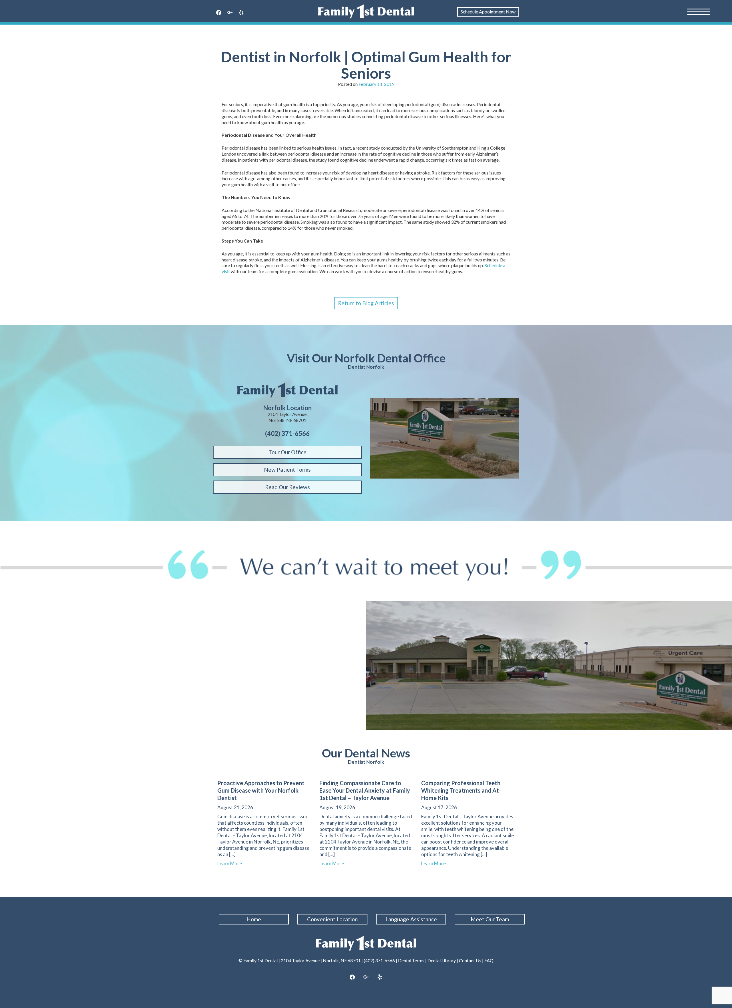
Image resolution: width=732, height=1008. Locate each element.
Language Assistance (411, 919)
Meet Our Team (490, 919)
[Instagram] (366, 977)
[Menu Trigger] (698, 11)
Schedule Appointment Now (488, 11)
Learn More (232, 863)
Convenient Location (332, 919)
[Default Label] (241, 13)
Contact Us (470, 960)
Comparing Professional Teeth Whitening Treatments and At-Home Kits (461, 790)
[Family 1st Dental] (366, 11)
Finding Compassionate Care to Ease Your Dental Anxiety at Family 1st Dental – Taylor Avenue (364, 790)
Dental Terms (411, 960)
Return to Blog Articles (366, 303)
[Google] (230, 13)
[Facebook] (218, 13)
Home (253, 919)
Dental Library (441, 960)
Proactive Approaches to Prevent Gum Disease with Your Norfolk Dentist (261, 790)
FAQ (489, 960)
